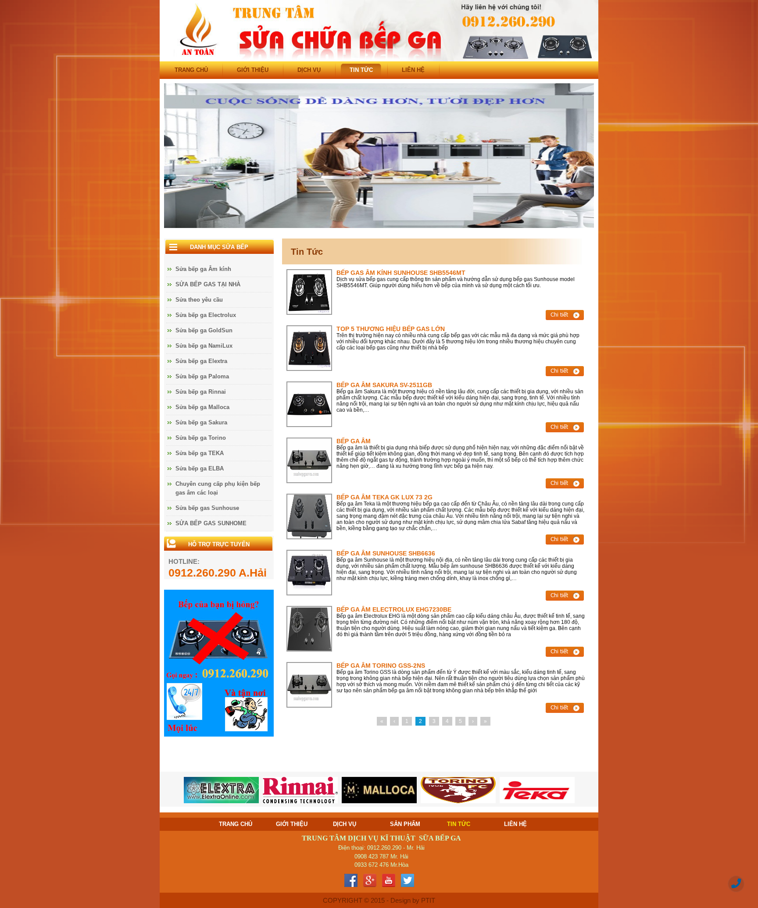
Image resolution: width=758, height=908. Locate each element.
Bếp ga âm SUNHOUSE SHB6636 (385, 553)
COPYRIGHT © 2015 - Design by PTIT (379, 900)
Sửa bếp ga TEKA (199, 453)
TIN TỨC (361, 70)
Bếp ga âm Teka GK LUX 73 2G (384, 497)
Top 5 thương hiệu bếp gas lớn (390, 328)
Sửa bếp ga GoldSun (203, 330)
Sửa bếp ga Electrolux (205, 315)
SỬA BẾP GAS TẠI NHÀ (207, 284)
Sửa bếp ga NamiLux (203, 345)
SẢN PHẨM (405, 824)
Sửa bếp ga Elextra (201, 361)
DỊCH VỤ (309, 70)
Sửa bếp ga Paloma (202, 376)
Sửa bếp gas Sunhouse (207, 508)
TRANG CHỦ (191, 70)
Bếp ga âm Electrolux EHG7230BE (393, 609)
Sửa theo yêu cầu (199, 299)
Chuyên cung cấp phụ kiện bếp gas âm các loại (217, 488)
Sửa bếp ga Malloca (202, 407)
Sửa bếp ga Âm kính (203, 269)
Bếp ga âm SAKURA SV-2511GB (384, 384)
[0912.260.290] (736, 883)
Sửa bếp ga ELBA (199, 468)
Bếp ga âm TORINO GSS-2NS (380, 665)
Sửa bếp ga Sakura (201, 422)
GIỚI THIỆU (252, 70)
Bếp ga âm (353, 441)
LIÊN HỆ (413, 70)
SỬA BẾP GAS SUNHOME (211, 523)
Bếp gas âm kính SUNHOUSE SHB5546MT (400, 272)
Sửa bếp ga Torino (200, 437)
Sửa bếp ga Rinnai (200, 391)
